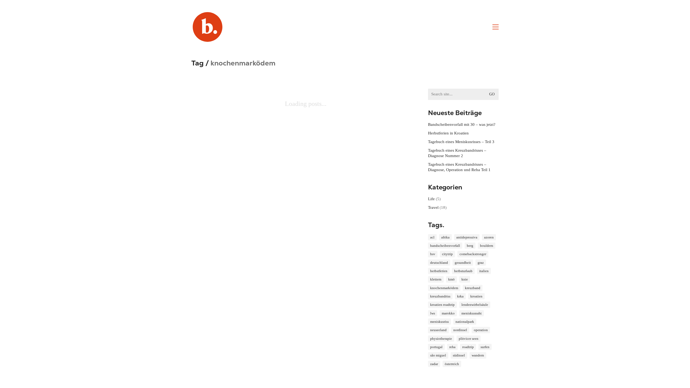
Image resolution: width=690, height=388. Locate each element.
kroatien (476, 296)
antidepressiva (466, 237)
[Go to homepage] (207, 27)
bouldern (486, 246)
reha (452, 347)
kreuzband (472, 288)
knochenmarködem (444, 288)
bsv (432, 254)
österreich (452, 364)
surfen (485, 347)
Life (431, 199)
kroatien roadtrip (442, 305)
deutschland (439, 263)
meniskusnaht (471, 313)
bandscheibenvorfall (445, 246)
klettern (435, 279)
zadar (434, 364)
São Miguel (438, 355)
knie (464, 279)
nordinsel (460, 330)
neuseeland (438, 330)
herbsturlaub (463, 271)
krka (460, 296)
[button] (495, 27)
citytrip (447, 254)
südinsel (459, 355)
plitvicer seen (468, 339)
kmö (451, 279)
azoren (489, 237)
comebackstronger (473, 254)
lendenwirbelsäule (474, 305)
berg (470, 246)
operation (481, 330)
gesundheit (463, 263)
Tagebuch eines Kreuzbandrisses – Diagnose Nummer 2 (457, 153)
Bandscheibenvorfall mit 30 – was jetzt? (461, 124)
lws (432, 313)
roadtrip (468, 347)
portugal (436, 347)
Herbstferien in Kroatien (448, 133)
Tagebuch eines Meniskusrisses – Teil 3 (461, 142)
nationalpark (465, 322)
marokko (448, 313)
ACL (432, 237)
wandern (478, 355)
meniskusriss (439, 322)
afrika (445, 237)
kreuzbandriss (440, 296)
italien (484, 271)
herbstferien (438, 271)
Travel (433, 207)
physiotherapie (441, 339)
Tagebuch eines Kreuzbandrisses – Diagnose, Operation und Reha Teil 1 (459, 167)
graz (481, 263)
